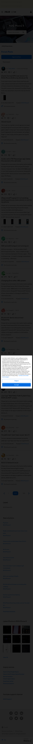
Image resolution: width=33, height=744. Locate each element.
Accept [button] (16, 385)
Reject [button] (16, 381)
